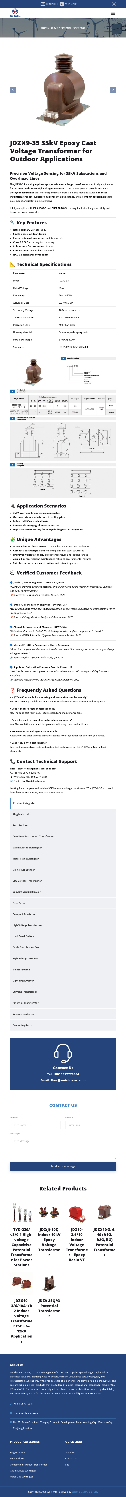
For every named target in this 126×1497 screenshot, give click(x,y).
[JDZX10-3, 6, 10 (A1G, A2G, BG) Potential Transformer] (104, 1212)
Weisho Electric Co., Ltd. (85, 1491)
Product (54, 27)
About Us (70, 1452)
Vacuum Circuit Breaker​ (27, 891)
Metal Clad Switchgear (26, 858)
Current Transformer (25, 991)
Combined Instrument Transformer (33, 836)
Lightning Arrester (23, 980)
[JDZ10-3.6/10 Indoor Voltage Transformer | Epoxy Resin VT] (76, 1212)
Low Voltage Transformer (27, 880)
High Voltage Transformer (27, 925)
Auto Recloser (21, 825)
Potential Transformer (73, 27)
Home (44, 27)
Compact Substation (24, 914)
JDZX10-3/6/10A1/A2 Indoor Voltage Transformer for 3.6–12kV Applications (22, 1321)
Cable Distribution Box (26, 947)
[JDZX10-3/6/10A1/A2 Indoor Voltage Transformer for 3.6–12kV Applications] (21, 1283)
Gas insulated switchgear (27, 847)
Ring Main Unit (21, 814)
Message (15, 1133)
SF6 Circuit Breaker (24, 869)
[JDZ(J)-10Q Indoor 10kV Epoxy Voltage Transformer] (49, 1212)
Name (14, 1117)
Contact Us (71, 1458)
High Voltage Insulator (25, 958)
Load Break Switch (23, 936)
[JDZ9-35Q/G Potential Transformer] (49, 1283)
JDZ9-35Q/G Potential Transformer (49, 1308)
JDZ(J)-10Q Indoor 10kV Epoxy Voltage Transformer (49, 1242)
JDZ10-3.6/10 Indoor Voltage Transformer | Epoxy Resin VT (77, 1244)
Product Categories (24, 803)
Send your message (63, 1166)
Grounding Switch (23, 1025)
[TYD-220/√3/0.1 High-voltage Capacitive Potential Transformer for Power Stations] (21, 1212)
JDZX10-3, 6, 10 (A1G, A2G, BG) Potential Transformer (105, 1242)
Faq (67, 1464)
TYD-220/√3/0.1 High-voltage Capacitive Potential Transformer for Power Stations (21, 1247)
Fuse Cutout (20, 903)
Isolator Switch (21, 969)
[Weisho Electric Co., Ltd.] (15, 12)
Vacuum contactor (23, 1013)
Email (69, 1117)
